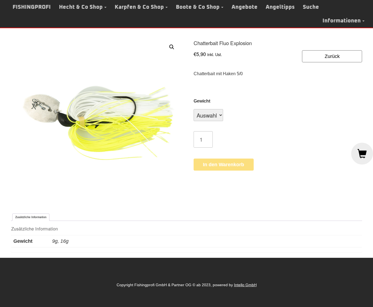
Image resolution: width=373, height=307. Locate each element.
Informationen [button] (341, 21)
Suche (311, 7)
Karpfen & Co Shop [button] (139, 7)
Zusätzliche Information (30, 217)
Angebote (244, 7)
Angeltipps (280, 7)
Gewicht (202, 101)
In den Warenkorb (223, 164)
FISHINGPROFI (32, 7)
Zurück (332, 56)
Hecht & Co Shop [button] (81, 7)
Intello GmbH (245, 285)
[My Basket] (362, 154)
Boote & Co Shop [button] (198, 7)
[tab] (30, 217)
